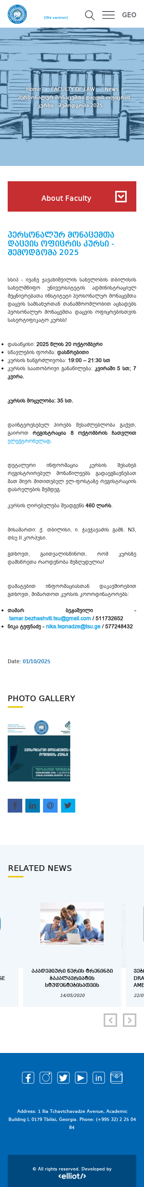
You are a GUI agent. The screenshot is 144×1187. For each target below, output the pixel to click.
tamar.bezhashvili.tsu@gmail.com (50, 618)
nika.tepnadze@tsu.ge (74, 626)
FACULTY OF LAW (73, 89)
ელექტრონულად (29, 441)
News (112, 89)
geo (129, 15)
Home (34, 89)
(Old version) (56, 18)
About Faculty (66, 199)
